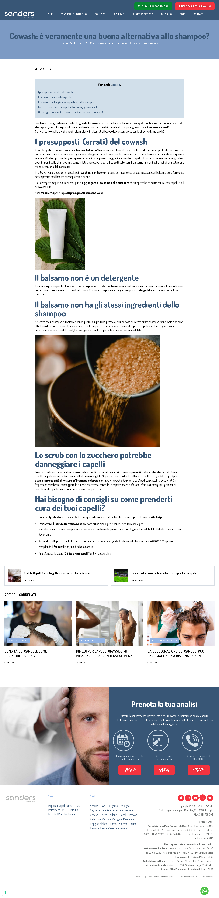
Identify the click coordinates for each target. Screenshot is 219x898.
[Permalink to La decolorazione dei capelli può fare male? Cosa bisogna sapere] (181, 622)
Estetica (79, 43)
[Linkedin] (195, 798)
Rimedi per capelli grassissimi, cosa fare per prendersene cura (104, 653)
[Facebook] (181, 798)
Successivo (137, 580)
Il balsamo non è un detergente (54, 97)
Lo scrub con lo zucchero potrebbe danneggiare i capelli (67, 107)
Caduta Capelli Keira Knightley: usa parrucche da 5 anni (57, 573)
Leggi (7, 662)
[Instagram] (188, 798)
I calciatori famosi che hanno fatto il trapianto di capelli (163, 573)
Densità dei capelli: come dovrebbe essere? (25, 653)
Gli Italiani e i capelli (76, 553)
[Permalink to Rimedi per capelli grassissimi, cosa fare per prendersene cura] (109, 622)
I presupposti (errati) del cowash (55, 92)
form (97, 517)
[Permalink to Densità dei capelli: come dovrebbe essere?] (38, 622)
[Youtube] (210, 798)
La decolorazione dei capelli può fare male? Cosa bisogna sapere (175, 653)
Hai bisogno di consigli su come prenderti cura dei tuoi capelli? (70, 112)
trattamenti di (63, 524)
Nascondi (116, 84)
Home (64, 43)
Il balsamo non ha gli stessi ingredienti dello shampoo (66, 102)
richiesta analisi (84, 547)
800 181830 (158, 541)
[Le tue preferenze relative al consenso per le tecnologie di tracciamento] (5, 893)
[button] (164, 770)
